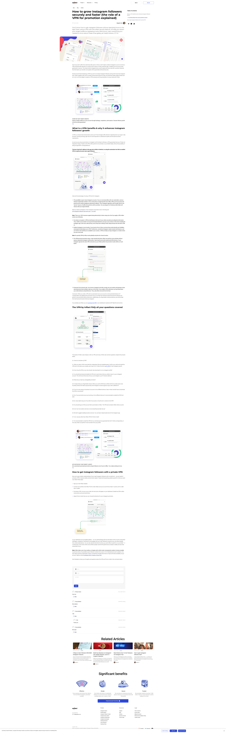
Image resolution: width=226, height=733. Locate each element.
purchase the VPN (92, 303)
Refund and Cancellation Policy (140, 715)
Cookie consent (137, 717)
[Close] (224, 731)
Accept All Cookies (182, 730)
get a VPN (107, 366)
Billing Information (138, 714)
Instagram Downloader (105, 719)
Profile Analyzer (103, 712)
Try (73, 123)
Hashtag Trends (103, 724)
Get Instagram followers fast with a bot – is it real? (84, 211)
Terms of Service (138, 710)
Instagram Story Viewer (105, 715)
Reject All (173, 730)
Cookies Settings (165, 730)
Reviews (120, 714)
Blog (120, 712)
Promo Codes (121, 717)
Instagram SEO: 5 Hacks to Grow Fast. (93, 555)
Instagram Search (104, 710)
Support (120, 710)
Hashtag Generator (104, 720)
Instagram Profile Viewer (105, 717)
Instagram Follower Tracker (106, 714)
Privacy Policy (137, 712)
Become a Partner (122, 715)
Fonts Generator (104, 722)
